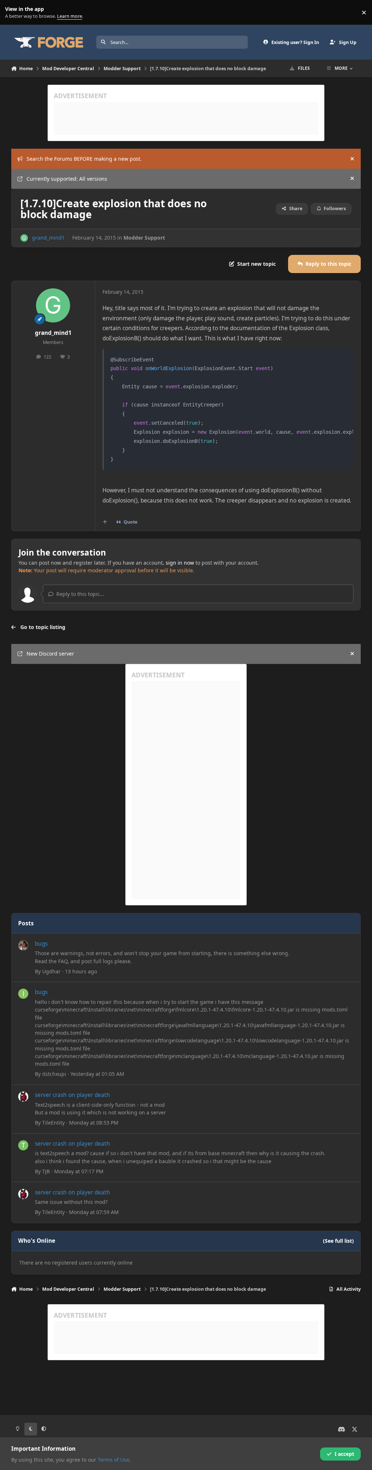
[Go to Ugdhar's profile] (23, 945)
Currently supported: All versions (67, 178)
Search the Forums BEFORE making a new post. (84, 158)
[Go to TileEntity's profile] (23, 1097)
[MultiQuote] (105, 522)
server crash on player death (72, 1095)
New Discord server (50, 653)
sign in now (180, 562)
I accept (344, 1453)
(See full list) (338, 1240)
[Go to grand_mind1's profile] (24, 238)
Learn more (14, 12)
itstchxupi (54, 1073)
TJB (46, 1171)
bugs (41, 944)
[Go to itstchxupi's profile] (23, 994)
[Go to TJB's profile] (23, 1145)
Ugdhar (51, 971)
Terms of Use (113, 1459)
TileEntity (53, 1122)
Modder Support (144, 237)
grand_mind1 (48, 237)
